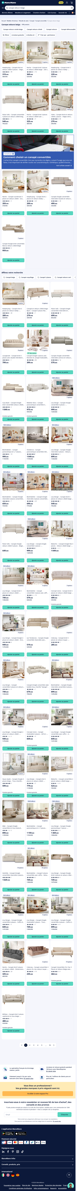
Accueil (4, 21)
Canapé (32, 21)
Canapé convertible (41, 21)
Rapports (53, 1188)
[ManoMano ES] (17, 1175)
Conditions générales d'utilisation (20, 1188)
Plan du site (26, 1185)
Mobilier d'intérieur (12, 21)
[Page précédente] (21, 1045)
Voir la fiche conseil (63, 165)
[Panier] (71, 2)
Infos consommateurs (41, 1188)
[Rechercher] (7, 7)
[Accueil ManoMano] (29, 2)
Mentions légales (37, 1185)
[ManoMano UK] (8, 1175)
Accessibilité (62, 1188)
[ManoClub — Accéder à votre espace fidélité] (61, 2)
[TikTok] (22, 1151)
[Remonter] (69, 1175)
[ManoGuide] (70, 1186)
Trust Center (67, 1185)
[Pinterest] (12, 1151)
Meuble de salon (24, 21)
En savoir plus (57, 1121)
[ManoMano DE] (12, 1175)
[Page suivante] (53, 1045)
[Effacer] (72, 8)
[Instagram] (17, 1151)
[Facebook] (8, 1151)
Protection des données (53, 1185)
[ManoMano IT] (3, 1175)
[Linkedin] (3, 1151)
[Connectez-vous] (67, 2)
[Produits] (3, 8)
